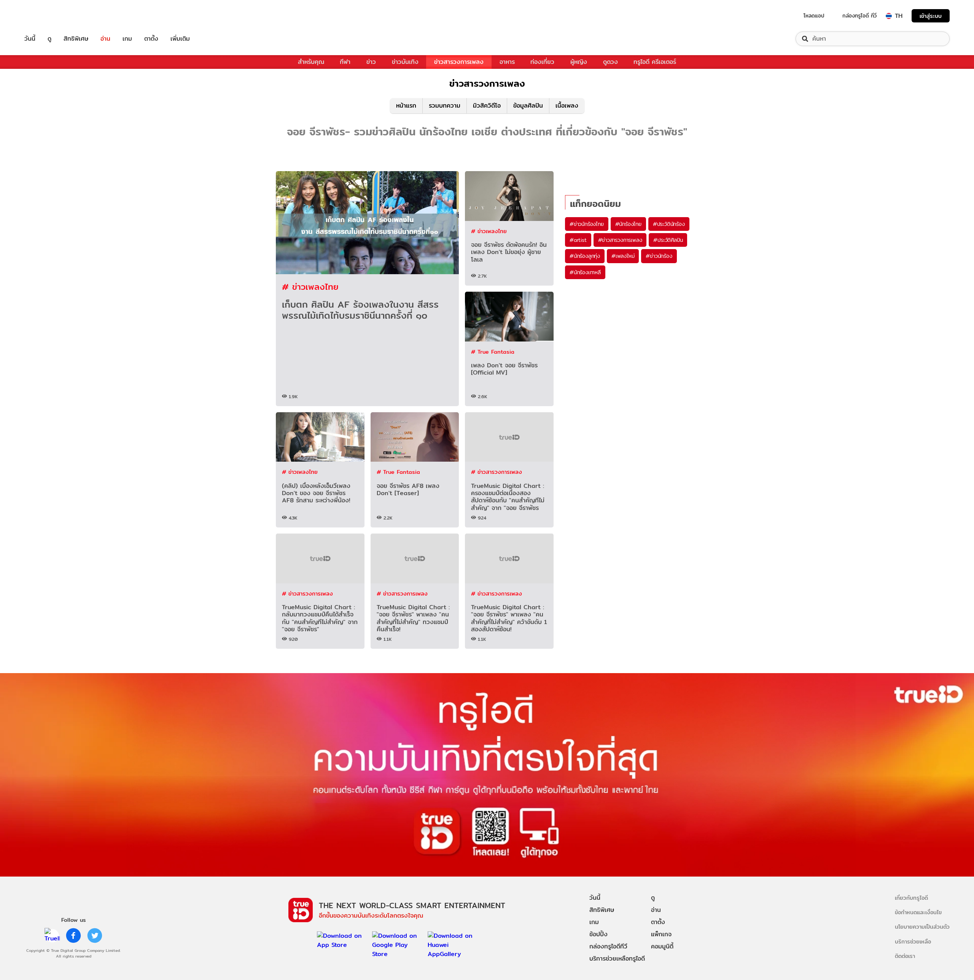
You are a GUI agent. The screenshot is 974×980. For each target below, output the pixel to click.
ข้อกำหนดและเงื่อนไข (918, 912)
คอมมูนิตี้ (662, 946)
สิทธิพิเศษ (76, 38)
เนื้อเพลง (566, 105)
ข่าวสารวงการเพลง (459, 62)
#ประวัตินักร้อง (669, 224)
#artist (578, 240)
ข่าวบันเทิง (405, 62)
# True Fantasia (492, 351)
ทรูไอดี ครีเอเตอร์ (654, 62)
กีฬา (345, 62)
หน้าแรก (406, 105)
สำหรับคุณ (311, 62)
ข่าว (371, 62)
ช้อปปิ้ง (598, 934)
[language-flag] (889, 16)
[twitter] (94, 935)
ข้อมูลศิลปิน (528, 105)
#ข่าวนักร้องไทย (587, 224)
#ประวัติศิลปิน (668, 240)
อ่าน (105, 38)
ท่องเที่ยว (542, 62)
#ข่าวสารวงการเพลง (620, 240)
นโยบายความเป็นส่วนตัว (922, 926)
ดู (49, 38)
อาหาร (507, 62)
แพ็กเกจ (661, 934)
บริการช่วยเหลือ (913, 941)
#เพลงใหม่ (622, 256)
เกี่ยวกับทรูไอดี (911, 897)
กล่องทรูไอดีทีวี (608, 946)
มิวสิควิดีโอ (487, 105)
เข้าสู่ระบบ (931, 15)
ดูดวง (610, 62)
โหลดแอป (814, 15)
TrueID (47, 15)
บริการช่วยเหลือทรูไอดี (617, 958)
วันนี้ (29, 38)
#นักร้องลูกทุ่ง (585, 256)
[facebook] (73, 935)
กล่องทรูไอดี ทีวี (859, 15)
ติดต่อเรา (905, 955)
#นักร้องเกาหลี (585, 272)
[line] (52, 935)
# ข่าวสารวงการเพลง (496, 471)
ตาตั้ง (151, 38)
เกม (127, 38)
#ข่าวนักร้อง (659, 256)
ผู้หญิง (578, 62)
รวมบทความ (444, 105)
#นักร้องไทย (628, 224)
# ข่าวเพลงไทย (310, 286)
